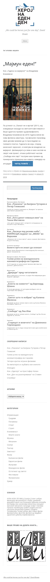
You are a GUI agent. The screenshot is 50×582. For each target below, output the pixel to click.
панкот (31, 174)
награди (26, 506)
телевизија (12, 511)
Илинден (11, 368)
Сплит (33, 498)
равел (26, 507)
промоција (18, 507)
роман (27, 509)
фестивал (33, 511)
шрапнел (11, 514)
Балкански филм (16, 458)
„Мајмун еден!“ (19, 64)
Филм (9, 455)
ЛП (17, 498)
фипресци (30, 513)
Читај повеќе (22, 163)
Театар (10, 448)
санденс (34, 509)
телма (20, 511)
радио (32, 507)
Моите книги (14, 435)
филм (40, 511)
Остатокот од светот (17, 471)
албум (39, 498)
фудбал (38, 513)
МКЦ (21, 498)
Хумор (9, 481)
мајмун (24, 174)
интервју (11, 504)
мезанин (19, 506)
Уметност (11, 451)
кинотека (32, 504)
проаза (10, 507)
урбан (25, 511)
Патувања (13, 421)
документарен (13, 502)
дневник (37, 500)
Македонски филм (29, 171)
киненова (23, 504)
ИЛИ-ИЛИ (11, 498)
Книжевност (12, 431)
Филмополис (14, 478)
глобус (30, 500)
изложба (42, 502)
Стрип (11, 428)
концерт (40, 504)
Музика (10, 438)
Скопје (40, 171)
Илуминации (12, 415)
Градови (12, 418)
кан (16, 504)
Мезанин (13, 441)
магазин (10, 506)
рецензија (19, 509)
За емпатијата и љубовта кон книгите (23, 364)
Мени (25, 41)
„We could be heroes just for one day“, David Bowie (21, 577)
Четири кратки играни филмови (21, 361)
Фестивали (13, 474)
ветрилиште (21, 500)
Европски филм (15, 461)
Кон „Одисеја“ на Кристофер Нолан (22, 371)
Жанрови (13, 464)
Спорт (11, 425)
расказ (38, 507)
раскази (10, 509)
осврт (33, 506)
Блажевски (16, 174)
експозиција (25, 502)
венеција (11, 500)
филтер (22, 513)
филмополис (12, 513)
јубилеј (19, 514)
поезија (39, 506)
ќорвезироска (28, 514)
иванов (35, 502)
